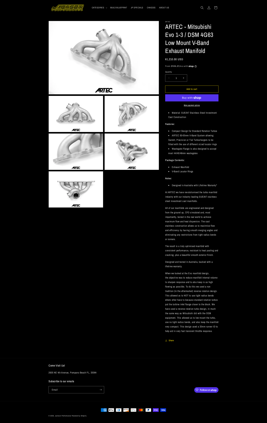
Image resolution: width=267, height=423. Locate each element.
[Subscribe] (100, 389)
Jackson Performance (63, 416)
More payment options (192, 105)
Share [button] (171, 340)
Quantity (168, 72)
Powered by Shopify (79, 416)
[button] (99, 7)
